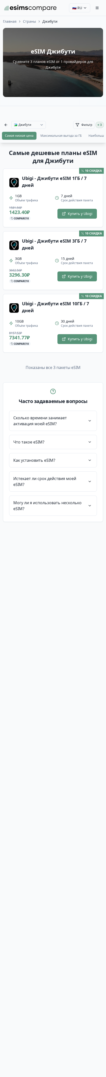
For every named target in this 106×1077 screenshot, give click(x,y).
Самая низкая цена (19, 136)
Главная (10, 21)
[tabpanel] (53, 335)
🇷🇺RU (77, 7)
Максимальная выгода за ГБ (61, 136)
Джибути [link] (49, 21)
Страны (29, 21)
